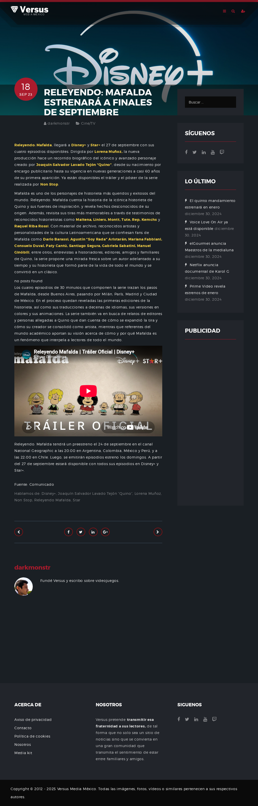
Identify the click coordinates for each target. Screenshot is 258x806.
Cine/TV (88, 123)
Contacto (23, 728)
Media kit (23, 753)
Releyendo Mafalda (52, 500)
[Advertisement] (88, 650)
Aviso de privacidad (33, 719)
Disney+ (49, 493)
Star (76, 500)
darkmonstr (59, 123)
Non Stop (23, 500)
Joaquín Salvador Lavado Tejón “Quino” (95, 493)
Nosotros (22, 744)
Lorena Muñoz (148, 493)
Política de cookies (32, 736)
